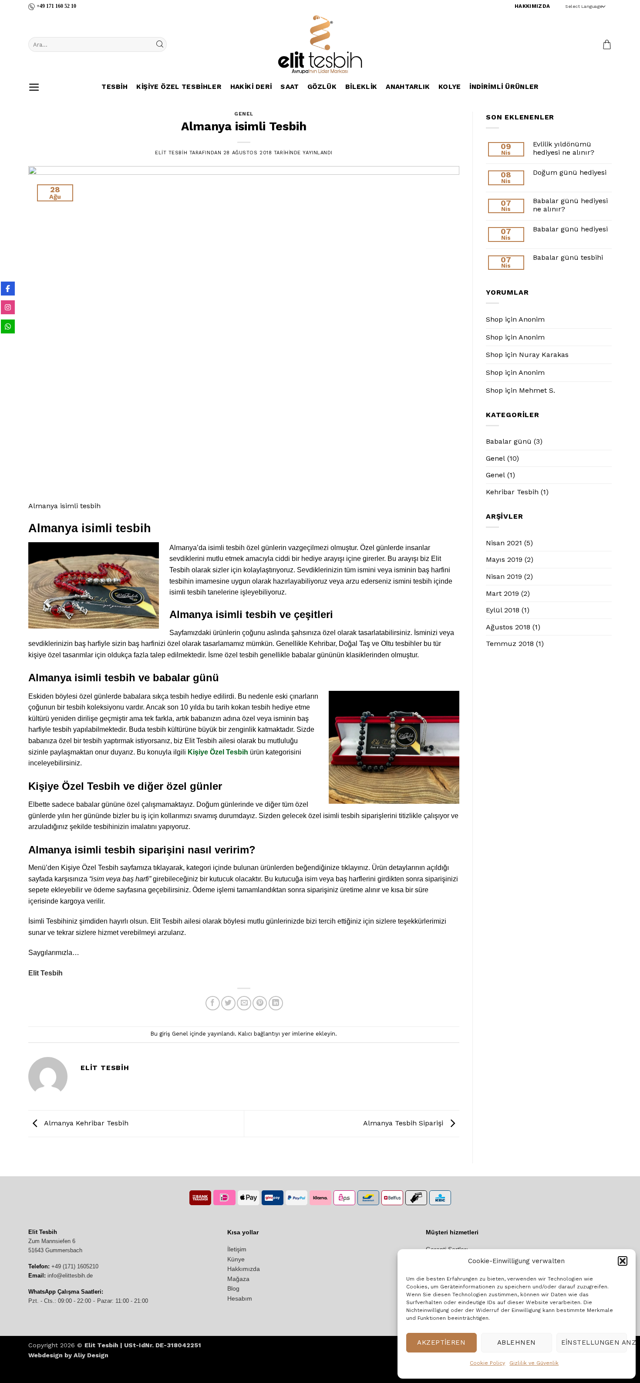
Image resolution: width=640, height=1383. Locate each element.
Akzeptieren (441, 1342)
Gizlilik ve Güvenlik (534, 1363)
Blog (233, 1288)
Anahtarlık (408, 87)
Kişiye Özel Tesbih (218, 752)
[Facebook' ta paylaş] (212, 1003)
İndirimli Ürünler (504, 87)
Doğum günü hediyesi (569, 172)
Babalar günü (509, 441)
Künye (236, 1259)
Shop (494, 319)
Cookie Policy (487, 1363)
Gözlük (322, 87)
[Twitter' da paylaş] (228, 1003)
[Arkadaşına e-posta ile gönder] (244, 1003)
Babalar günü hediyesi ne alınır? (570, 205)
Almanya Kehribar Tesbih (85, 1123)
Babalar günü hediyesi (570, 229)
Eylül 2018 (502, 610)
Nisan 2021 (504, 543)
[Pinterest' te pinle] (260, 1003)
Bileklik (361, 87)
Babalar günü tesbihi (568, 257)
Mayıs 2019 (504, 559)
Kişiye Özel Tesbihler (179, 87)
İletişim (236, 1249)
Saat (289, 87)
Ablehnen (516, 1342)
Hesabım (239, 1298)
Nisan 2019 (504, 576)
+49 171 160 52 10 (56, 6)
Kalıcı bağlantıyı (259, 1033)
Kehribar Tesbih (512, 492)
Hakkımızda (243, 1268)
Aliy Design (91, 1355)
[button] (622, 1261)
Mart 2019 (502, 593)
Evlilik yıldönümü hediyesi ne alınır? (563, 148)
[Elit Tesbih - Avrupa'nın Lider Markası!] (320, 44)
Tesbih (114, 87)
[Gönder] (159, 44)
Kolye (449, 87)
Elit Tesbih (171, 153)
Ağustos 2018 (508, 627)
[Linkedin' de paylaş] (276, 1003)
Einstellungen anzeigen (594, 1342)
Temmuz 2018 (510, 643)
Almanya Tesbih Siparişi (404, 1123)
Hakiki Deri (251, 87)
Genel (243, 114)
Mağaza (238, 1278)
